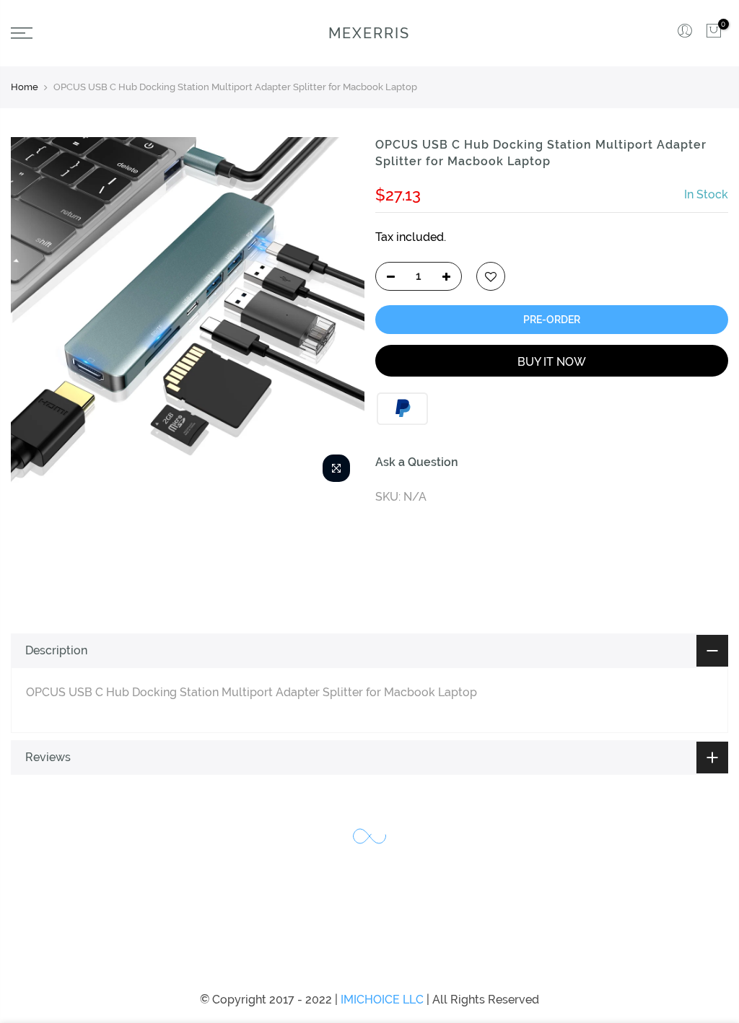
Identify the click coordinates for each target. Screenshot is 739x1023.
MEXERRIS (369, 33)
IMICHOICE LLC (382, 999)
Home (24, 87)
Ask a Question (416, 462)
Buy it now (551, 362)
